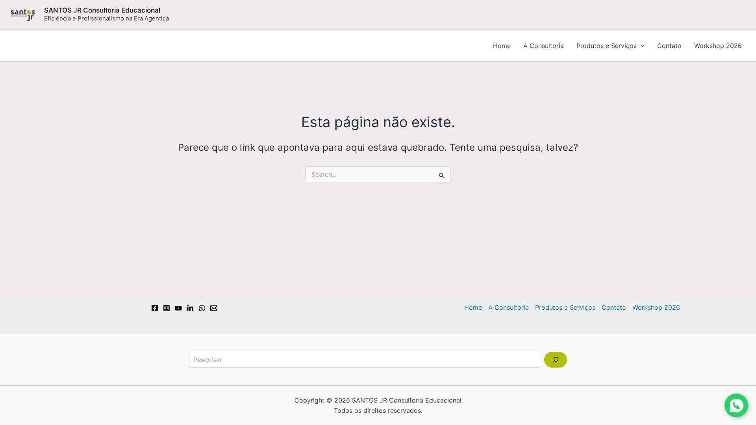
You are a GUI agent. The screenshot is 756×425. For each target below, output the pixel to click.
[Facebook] (154, 308)
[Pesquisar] (555, 360)
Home (502, 46)
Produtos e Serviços (606, 46)
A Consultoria (543, 46)
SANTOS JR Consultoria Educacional (102, 10)
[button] (641, 45)
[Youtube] (178, 308)
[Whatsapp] (202, 308)
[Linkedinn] (190, 308)
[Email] (213, 308)
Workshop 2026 (718, 46)
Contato (669, 46)
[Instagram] (166, 308)
